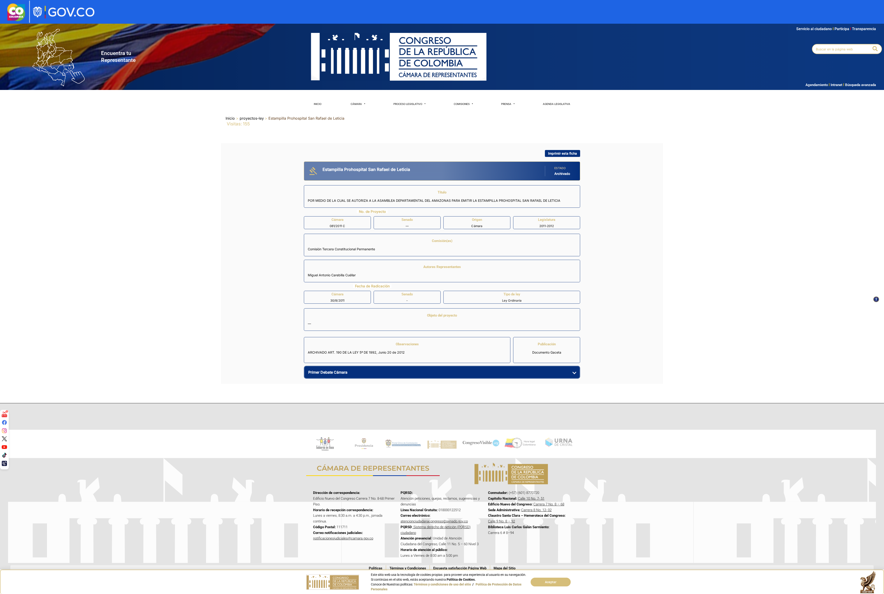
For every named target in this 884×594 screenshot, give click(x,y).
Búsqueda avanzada (860, 85)
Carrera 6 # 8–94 (501, 533)
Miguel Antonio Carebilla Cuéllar (332, 275)
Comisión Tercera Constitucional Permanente (341, 249)
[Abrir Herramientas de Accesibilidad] (876, 299)
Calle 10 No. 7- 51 (531, 498)
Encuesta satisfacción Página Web (459, 568)
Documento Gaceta (546, 352)
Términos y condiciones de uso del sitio (442, 584)
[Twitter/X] (4, 438)
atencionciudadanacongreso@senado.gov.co (434, 521)
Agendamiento (816, 85)
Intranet (835, 85)
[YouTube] (4, 447)
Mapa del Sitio (504, 568)
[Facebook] (4, 422)
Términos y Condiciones (408, 568)
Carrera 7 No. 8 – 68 (548, 504)
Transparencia (864, 29)
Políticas (375, 568)
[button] (875, 49)
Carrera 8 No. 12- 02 (536, 510)
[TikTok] (4, 455)
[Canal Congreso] (4, 463)
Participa (843, 29)
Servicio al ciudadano (814, 29)
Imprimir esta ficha (562, 153)
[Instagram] (4, 430)
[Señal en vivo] (4, 414)
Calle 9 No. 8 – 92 (501, 521)
